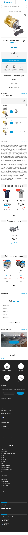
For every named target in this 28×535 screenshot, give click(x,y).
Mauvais (6, 319)
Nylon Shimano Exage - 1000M (15, 273)
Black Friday (4, 463)
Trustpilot (2, 359)
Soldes (3, 457)
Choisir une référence (14, 60)
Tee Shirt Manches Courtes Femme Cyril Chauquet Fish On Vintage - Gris (15, 202)
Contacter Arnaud (14, 343)
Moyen (5, 313)
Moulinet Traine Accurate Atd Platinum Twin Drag (14, 239)
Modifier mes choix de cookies (7, 439)
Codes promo (4, 453)
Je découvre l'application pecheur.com (9, 518)
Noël (3, 465)
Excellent (6, 307)
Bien (5, 310)
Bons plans (4, 461)
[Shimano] (14, 47)
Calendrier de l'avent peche (7, 470)
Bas (5, 316)
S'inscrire (20, 394)
